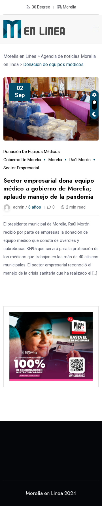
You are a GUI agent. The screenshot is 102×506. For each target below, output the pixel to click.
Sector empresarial (21, 167)
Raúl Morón (80, 159)
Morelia (55, 159)
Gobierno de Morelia (22, 159)
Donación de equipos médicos (31, 151)
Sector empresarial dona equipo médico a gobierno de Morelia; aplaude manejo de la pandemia (48, 188)
